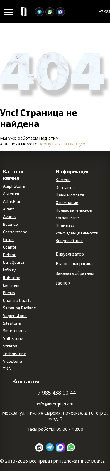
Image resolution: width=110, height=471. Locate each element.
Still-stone (13, 338)
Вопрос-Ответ (69, 240)
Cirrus (8, 239)
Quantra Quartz (17, 300)
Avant (8, 208)
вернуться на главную (62, 144)
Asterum (11, 193)
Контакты (65, 187)
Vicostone (12, 361)
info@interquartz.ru (55, 404)
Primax (9, 292)
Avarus (9, 216)
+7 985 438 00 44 (55, 392)
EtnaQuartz (13, 262)
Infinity (9, 269)
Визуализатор (70, 253)
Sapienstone (15, 315)
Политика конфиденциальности (77, 229)
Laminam (11, 284)
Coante (9, 246)
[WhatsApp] (49, 11)
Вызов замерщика (74, 263)
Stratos (10, 345)
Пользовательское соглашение (74, 214)
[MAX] (60, 11)
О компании (67, 202)
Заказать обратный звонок (75, 277)
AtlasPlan (12, 201)
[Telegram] (39, 11)
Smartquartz (14, 330)
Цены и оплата (70, 194)
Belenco (10, 224)
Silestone (12, 323)
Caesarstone (15, 231)
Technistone (14, 353)
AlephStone (14, 186)
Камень (63, 179)
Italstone (11, 277)
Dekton (9, 254)
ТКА (7, 368)
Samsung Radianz (19, 307)
